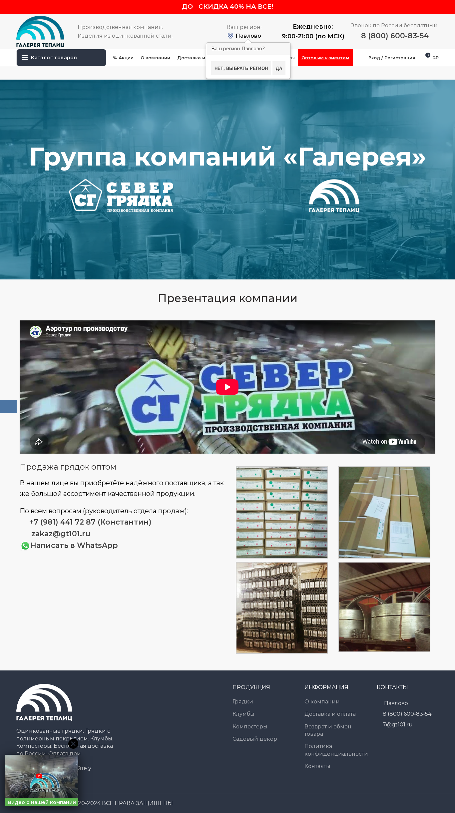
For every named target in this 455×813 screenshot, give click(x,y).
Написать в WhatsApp (74, 545)
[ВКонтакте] (8, 406)
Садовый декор (254, 739)
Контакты (317, 766)
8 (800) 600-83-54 (395, 35)
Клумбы (243, 714)
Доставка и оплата (330, 714)
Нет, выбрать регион (241, 68)
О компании (322, 701)
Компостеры (249, 726)
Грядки (242, 701)
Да (279, 68)
